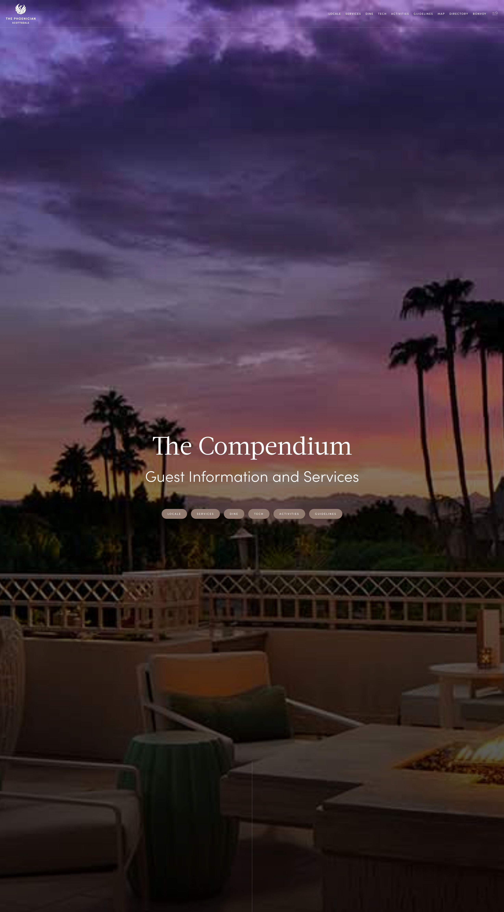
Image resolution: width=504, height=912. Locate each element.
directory (458, 14)
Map (441, 14)
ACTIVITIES (400, 14)
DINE (369, 14)
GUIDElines (423, 14)
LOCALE (335, 14)
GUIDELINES (325, 514)
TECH (382, 14)
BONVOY (479, 14)
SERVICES (353, 14)
